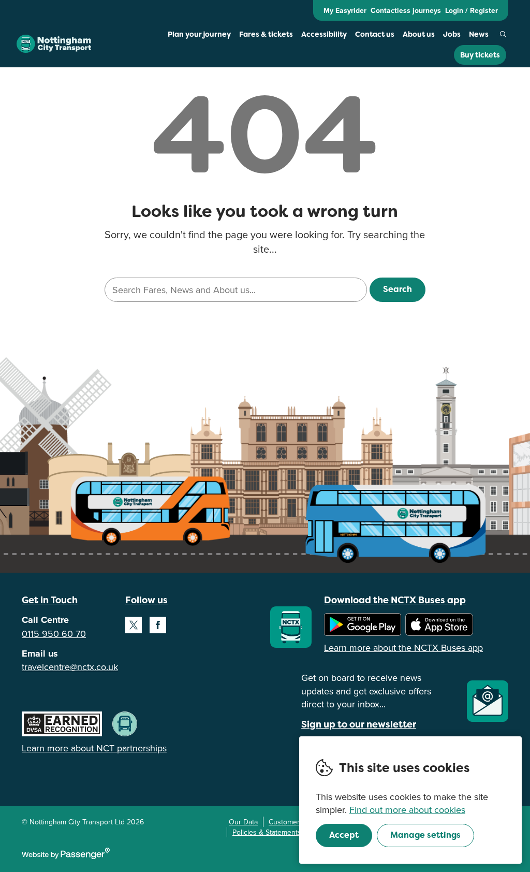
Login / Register (471, 10)
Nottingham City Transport (54, 44)
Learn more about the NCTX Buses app (403, 647)
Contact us (374, 34)
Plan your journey (199, 34)
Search (503, 34)
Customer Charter (297, 822)
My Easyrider (344, 10)
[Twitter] (133, 625)
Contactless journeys (406, 10)
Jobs (452, 34)
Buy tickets (480, 55)
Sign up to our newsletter (358, 724)
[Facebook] (158, 625)
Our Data (243, 822)
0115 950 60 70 (54, 633)
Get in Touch (50, 600)
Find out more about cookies (407, 809)
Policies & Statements (266, 832)
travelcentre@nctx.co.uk (70, 666)
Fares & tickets (266, 34)
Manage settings (425, 835)
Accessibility (324, 34)
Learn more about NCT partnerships (94, 748)
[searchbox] (236, 290)
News (479, 34)
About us (419, 34)
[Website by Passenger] (66, 856)
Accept (344, 835)
